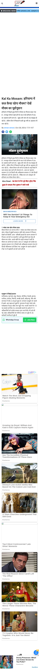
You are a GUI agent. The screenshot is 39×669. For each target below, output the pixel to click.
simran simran (9, 128)
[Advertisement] (19, 32)
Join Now (31, 320)
